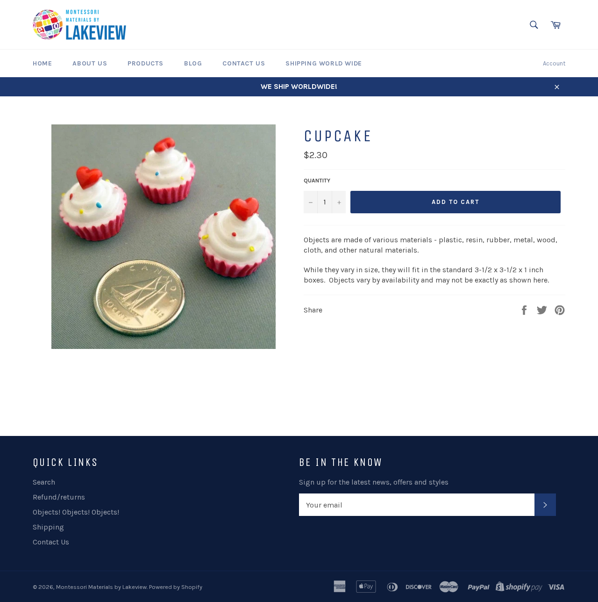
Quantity (317, 180)
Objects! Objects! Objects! (76, 512)
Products (146, 63)
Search (44, 482)
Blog (193, 63)
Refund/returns (59, 497)
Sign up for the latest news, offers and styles (373, 482)
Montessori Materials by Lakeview (101, 586)
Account (554, 63)
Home (42, 63)
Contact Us (243, 63)
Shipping (48, 526)
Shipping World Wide (323, 63)
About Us (89, 63)
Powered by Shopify (175, 586)
